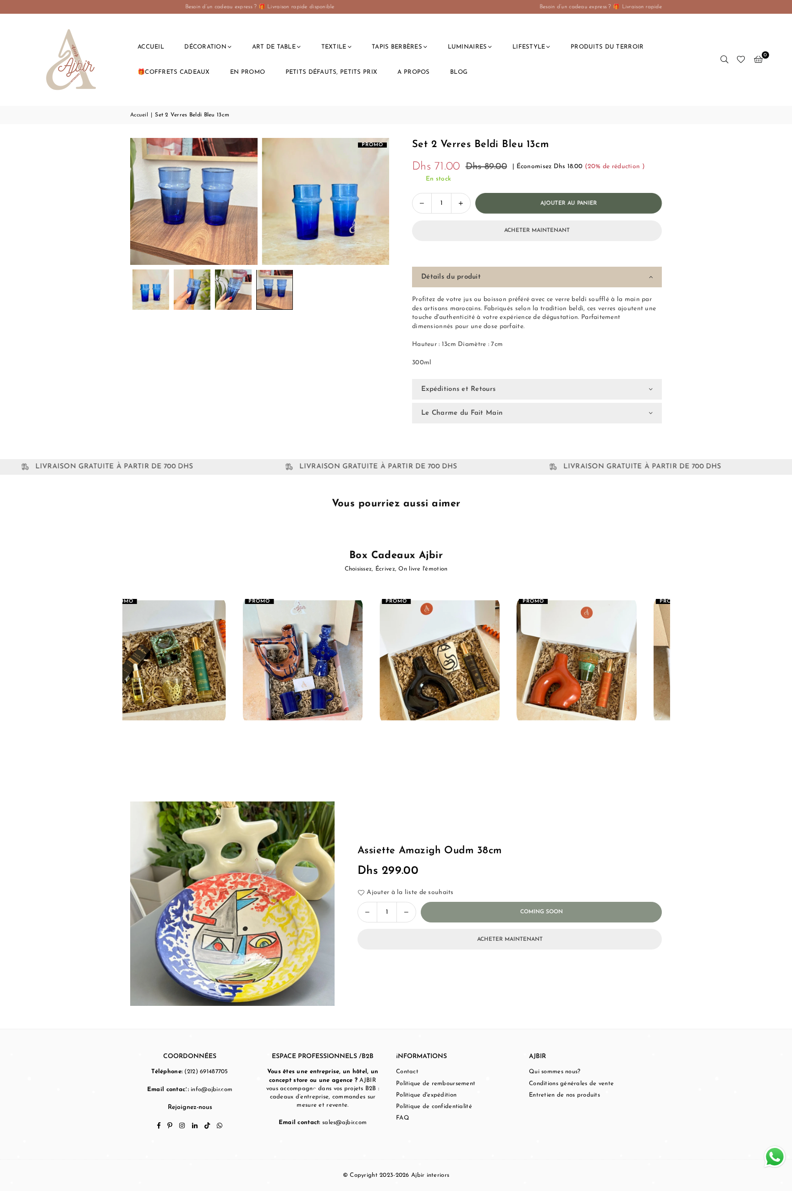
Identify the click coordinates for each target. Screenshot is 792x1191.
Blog (459, 72)
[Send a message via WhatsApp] (774, 1156)
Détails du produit (451, 277)
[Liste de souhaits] (740, 59)
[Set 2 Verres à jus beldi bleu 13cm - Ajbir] (233, 289)
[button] (758, 59)
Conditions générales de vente (571, 1084)
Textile (333, 47)
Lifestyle (528, 47)
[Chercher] (724, 59)
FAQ (402, 1118)
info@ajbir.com (211, 1089)
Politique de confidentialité (434, 1106)
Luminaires (467, 47)
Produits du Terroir (607, 47)
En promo (247, 72)
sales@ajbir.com (344, 1122)
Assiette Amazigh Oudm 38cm (429, 850)
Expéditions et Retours (458, 389)
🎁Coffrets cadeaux (174, 72)
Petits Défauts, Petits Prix (332, 72)
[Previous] (143, 201)
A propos (413, 72)
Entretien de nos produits (564, 1095)
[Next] (376, 201)
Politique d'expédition (426, 1095)
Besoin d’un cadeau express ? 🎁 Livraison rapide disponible (165, 7)
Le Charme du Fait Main (462, 413)
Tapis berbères (397, 47)
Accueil (151, 47)
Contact (407, 1072)
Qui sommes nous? (554, 1072)
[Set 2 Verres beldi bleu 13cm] (150, 289)
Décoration (205, 47)
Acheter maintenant (537, 230)
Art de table (274, 47)
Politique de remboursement (435, 1084)
